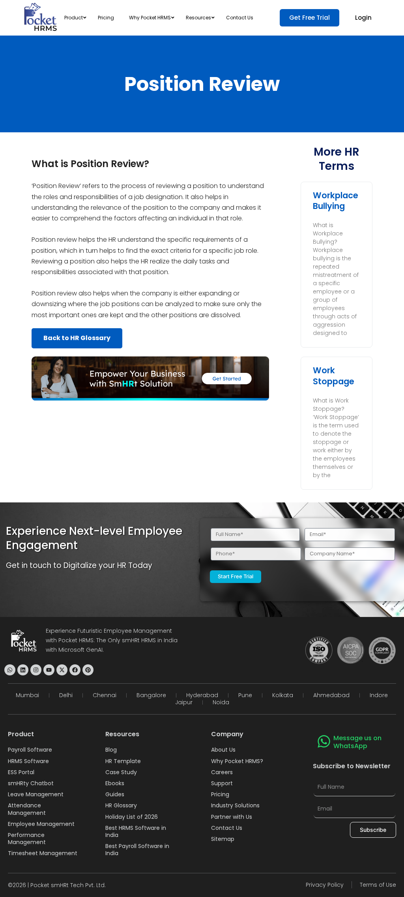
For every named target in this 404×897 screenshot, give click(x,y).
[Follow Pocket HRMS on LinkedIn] (22, 669)
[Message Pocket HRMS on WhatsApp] (9, 669)
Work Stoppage (333, 376)
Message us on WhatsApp (357, 742)
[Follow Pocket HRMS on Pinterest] (88, 669)
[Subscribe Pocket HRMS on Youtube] (48, 669)
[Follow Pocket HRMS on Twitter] (61, 669)
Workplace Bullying (335, 201)
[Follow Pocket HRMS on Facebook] (74, 669)
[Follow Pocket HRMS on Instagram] (35, 669)
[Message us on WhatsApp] (324, 741)
